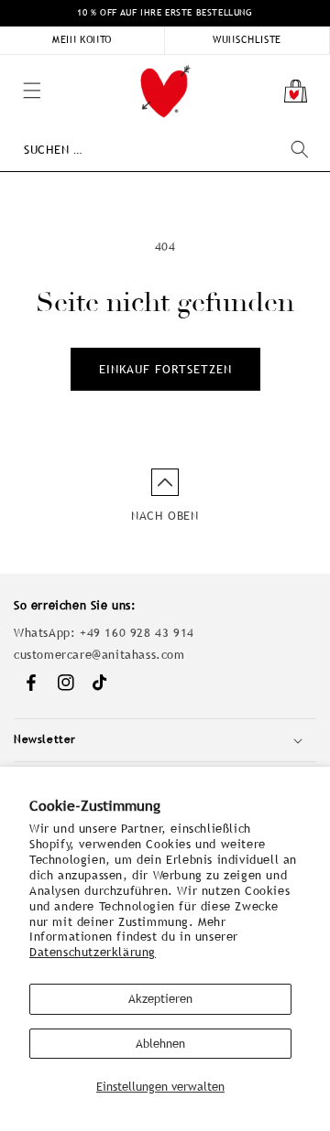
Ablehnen (160, 1043)
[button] (9, 64)
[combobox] (166, 149)
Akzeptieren (160, 999)
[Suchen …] (300, 149)
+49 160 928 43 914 (137, 633)
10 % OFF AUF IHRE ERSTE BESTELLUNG (164, 12)
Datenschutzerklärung (92, 952)
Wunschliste (247, 39)
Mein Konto (82, 39)
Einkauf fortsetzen (165, 369)
